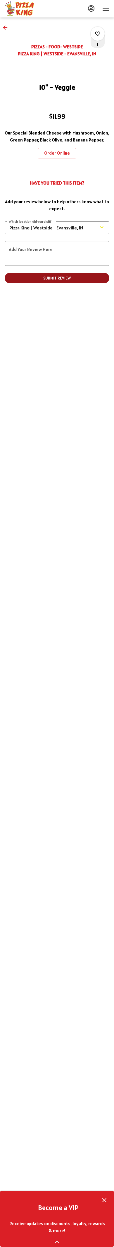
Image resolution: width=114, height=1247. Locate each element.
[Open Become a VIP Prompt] (57, 1242)
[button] (7, 27)
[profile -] (91, 8)
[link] (57, 153)
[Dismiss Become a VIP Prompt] (104, 1200)
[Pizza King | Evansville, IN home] (31, 8)
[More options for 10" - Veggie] (98, 34)
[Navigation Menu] (105, 9)
